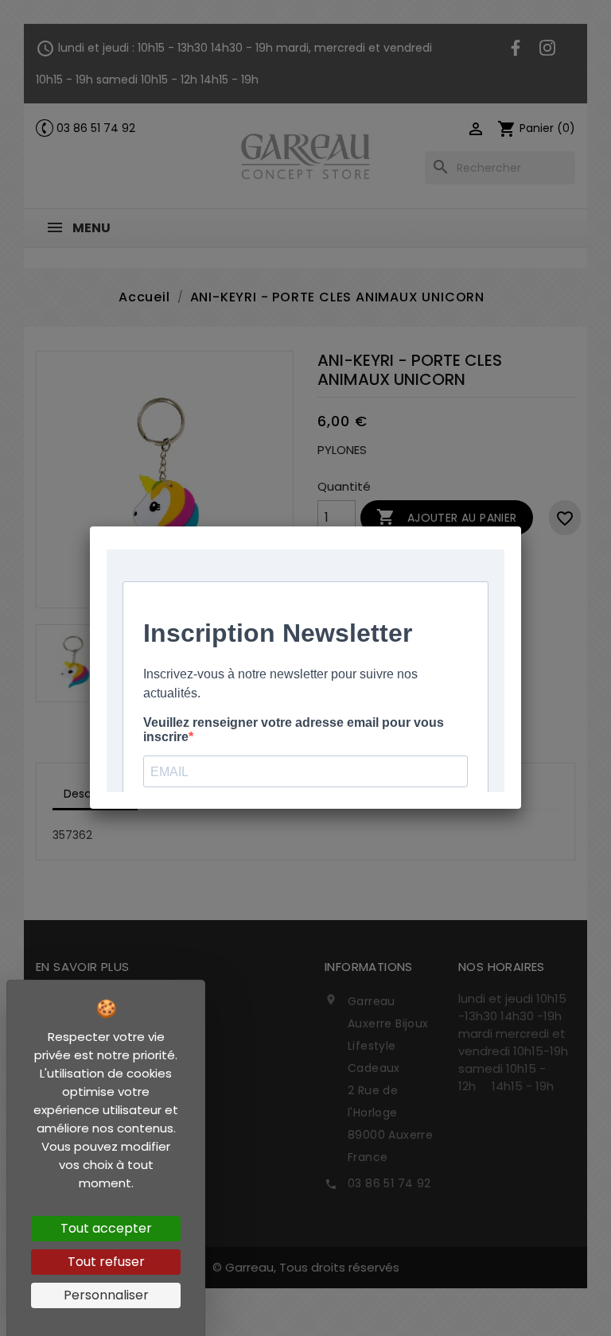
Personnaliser (106, 1295)
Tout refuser (106, 1261)
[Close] (521, 526)
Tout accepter (106, 1228)
